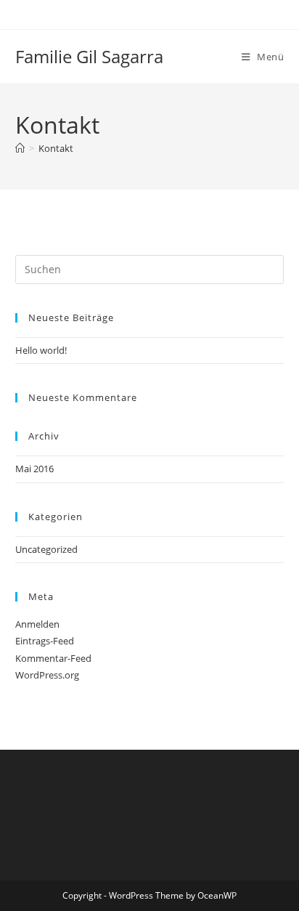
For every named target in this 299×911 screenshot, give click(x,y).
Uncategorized (46, 549)
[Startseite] (20, 148)
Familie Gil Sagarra (89, 56)
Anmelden (37, 624)
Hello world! (41, 350)
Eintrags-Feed (44, 640)
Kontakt (55, 148)
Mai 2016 (34, 468)
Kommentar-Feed (53, 658)
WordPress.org (47, 674)
